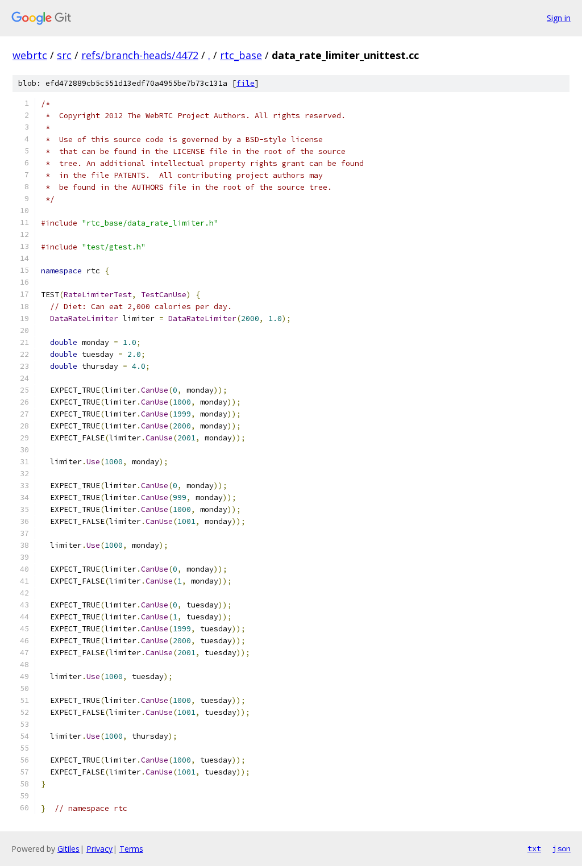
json (561, 848)
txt (534, 848)
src (64, 55)
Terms (131, 848)
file (245, 83)
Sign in (559, 18)
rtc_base (241, 55)
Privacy (99, 848)
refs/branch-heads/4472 (139, 55)
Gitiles (68, 848)
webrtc (30, 55)
